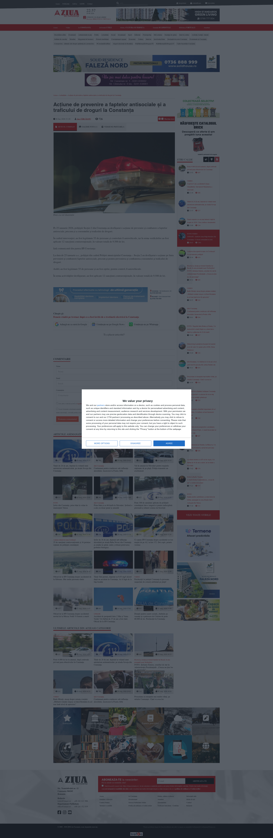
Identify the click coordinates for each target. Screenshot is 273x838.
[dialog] (136, 419)
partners (101, 405)
